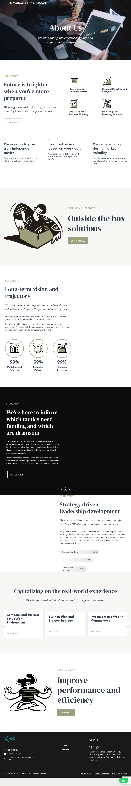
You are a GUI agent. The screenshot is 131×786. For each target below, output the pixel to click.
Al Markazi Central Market (27, 3)
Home (64, 746)
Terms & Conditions (102, 774)
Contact (65, 749)
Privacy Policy (86, 774)
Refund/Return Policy (119, 774)
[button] (3, 623)
